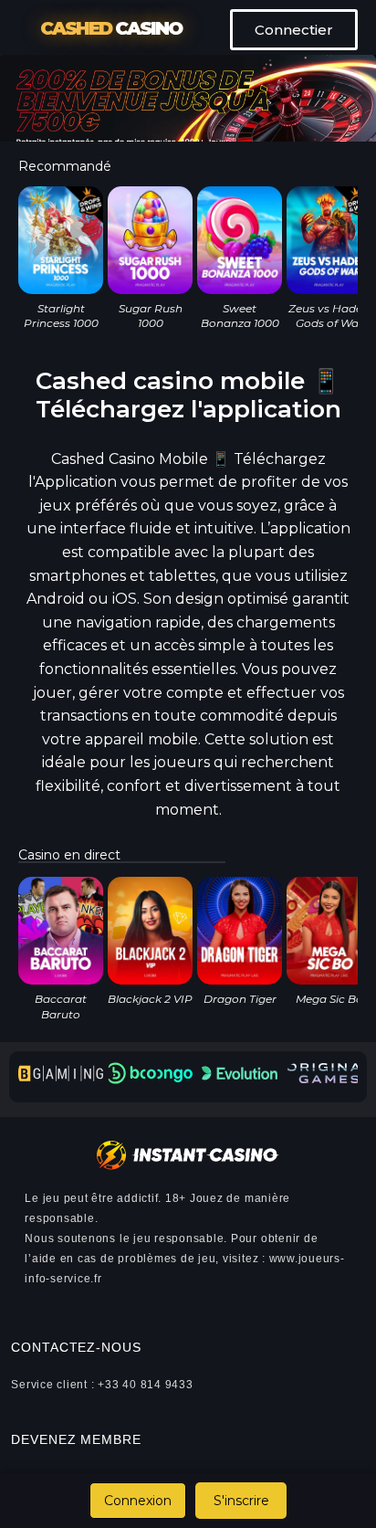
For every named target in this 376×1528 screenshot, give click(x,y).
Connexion (138, 1500)
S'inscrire (241, 1500)
